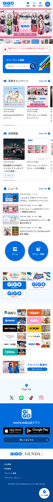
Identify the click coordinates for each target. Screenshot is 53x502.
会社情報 (7, 464)
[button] (9, 41)
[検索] (33, 66)
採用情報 (7, 469)
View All (43, 81)
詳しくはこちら (26, 440)
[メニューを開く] (47, 4)
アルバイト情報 (10, 473)
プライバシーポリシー (12, 478)
